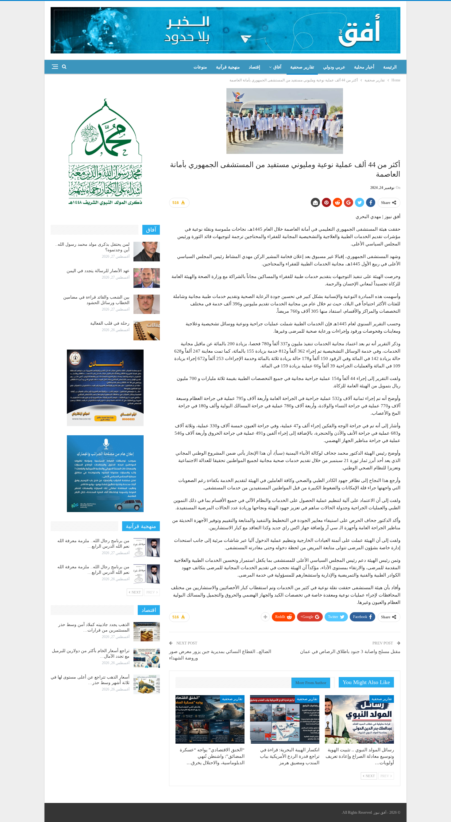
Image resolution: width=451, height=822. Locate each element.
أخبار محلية (364, 67)
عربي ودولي (334, 67)
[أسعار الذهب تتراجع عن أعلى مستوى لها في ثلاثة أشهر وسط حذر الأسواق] (146, 684)
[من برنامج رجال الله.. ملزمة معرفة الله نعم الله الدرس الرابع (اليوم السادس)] (146, 548)
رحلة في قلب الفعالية (109, 323)
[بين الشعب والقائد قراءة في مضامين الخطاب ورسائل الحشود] (146, 304)
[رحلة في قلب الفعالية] (146, 330)
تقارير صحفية (302, 67)
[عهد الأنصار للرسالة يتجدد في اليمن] (146, 278)
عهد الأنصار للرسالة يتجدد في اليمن (98, 270)
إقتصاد (254, 67)
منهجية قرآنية (228, 67)
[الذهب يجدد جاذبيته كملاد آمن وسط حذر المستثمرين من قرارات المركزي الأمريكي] (146, 632)
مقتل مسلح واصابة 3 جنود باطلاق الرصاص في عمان (350, 651)
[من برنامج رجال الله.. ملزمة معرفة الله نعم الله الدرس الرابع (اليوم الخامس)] (146, 574)
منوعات (200, 67)
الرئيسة (390, 67)
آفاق (277, 67)
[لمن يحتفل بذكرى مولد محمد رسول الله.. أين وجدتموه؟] (146, 251)
